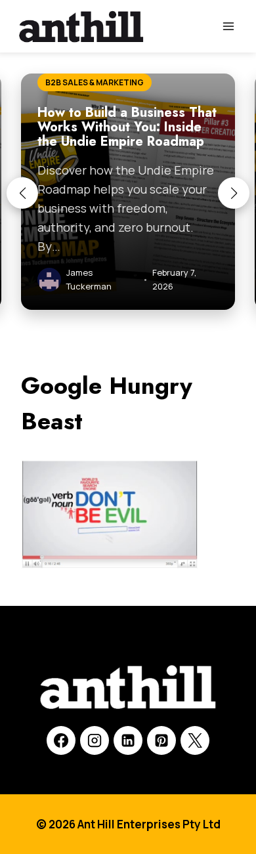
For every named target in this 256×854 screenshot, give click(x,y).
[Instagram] (94, 740)
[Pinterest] (161, 740)
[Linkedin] (128, 740)
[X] (195, 740)
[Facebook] (61, 740)
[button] (22, 193)
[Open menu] (228, 26)
